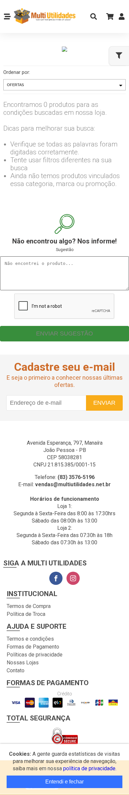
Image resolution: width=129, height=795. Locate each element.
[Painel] (122, 18)
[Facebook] (56, 578)
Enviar (104, 402)
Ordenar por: (16, 72)
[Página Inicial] (44, 16)
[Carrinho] (107, 16)
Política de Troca (26, 614)
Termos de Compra (29, 606)
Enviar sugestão (64, 333)
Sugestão (64, 249)
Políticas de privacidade (35, 655)
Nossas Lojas (23, 662)
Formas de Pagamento (33, 647)
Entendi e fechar (64, 781)
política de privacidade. (89, 768)
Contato (15, 670)
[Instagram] (73, 578)
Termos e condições (30, 639)
